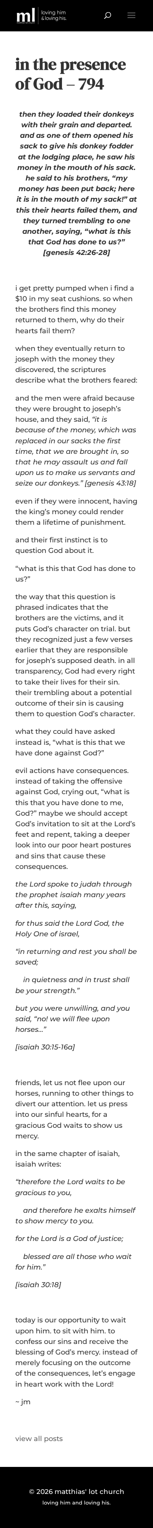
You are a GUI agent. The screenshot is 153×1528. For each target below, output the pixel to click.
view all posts (39, 1438)
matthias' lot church (89, 1491)
